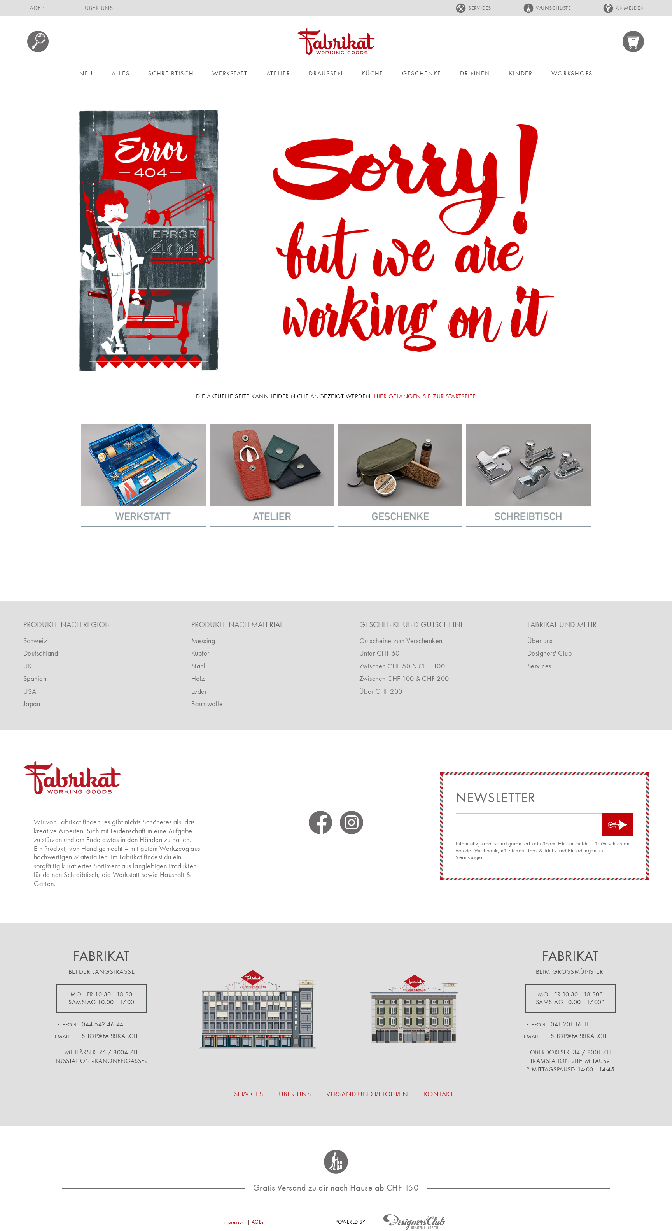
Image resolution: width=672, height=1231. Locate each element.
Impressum (234, 1222)
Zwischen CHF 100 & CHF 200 (404, 678)
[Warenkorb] (634, 41)
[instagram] (351, 822)
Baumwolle (207, 703)
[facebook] (320, 822)
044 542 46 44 (102, 1024)
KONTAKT (438, 1093)
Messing (203, 640)
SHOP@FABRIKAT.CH (110, 1036)
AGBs (258, 1222)
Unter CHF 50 (379, 653)
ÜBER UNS (99, 8)
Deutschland (40, 653)
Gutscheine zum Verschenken (400, 640)
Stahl (198, 665)
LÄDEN (36, 8)
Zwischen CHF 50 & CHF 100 (402, 665)
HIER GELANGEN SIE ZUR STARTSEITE (425, 396)
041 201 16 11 (570, 1024)
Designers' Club (549, 653)
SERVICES (479, 7)
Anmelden (630, 7)
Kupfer (200, 653)
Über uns (540, 640)
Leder (199, 691)
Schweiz (35, 640)
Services (539, 665)
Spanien (34, 678)
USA (29, 691)
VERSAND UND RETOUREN (367, 1093)
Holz (198, 678)
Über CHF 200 (380, 691)
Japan (31, 703)
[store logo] (336, 41)
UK (27, 665)
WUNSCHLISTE (553, 7)
